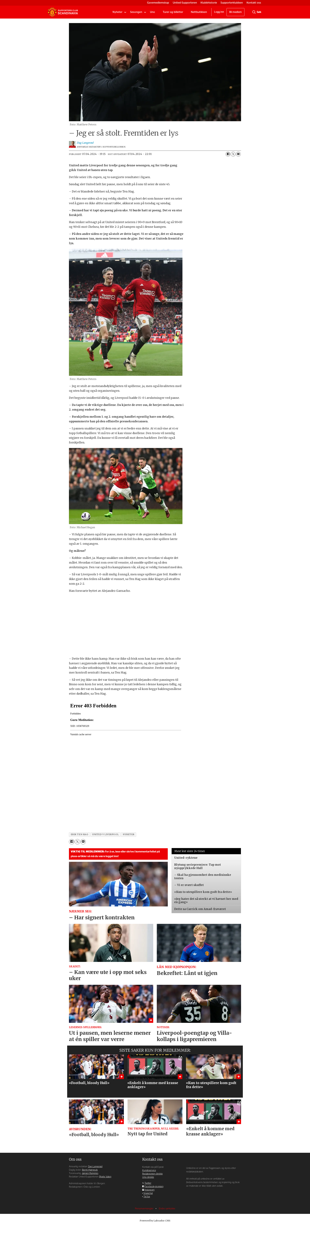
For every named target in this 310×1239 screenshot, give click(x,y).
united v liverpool (105, 834)
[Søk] (254, 12)
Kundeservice (149, 1170)
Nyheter (117, 12)
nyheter (128, 834)
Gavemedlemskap (158, 2)
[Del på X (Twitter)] (233, 154)
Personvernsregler (144, 1208)
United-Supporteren (185, 2)
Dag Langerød (95, 1166)
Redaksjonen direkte (152, 1174)
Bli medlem (235, 12)
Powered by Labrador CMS (155, 1220)
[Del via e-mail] (238, 154)
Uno (152, 12)
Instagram (150, 1190)
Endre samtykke (167, 1208)
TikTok (147, 1196)
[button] (75, 1069)
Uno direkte (148, 1177)
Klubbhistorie (209, 2)
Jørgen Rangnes (90, 1173)
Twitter (148, 1183)
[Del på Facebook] (228, 154)
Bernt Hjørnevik (90, 1170)
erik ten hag (79, 834)
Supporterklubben (232, 2)
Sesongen (136, 12)
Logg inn (219, 12)
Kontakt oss (254, 2)
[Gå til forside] (63, 12)
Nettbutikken (199, 12)
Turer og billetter (173, 12)
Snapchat (148, 1193)
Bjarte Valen (105, 1176)
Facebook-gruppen (154, 1186)
